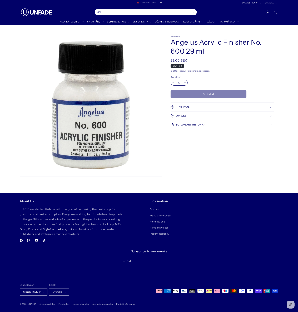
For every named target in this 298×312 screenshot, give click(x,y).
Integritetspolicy (159, 233)
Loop (110, 224)
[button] (71, 21)
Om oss (154, 209)
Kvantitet (176, 76)
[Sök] (194, 12)
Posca (31, 229)
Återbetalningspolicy (102, 304)
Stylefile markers (54, 229)
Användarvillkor (47, 304)
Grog (23, 229)
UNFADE (32, 304)
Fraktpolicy (64, 304)
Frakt (188, 70)
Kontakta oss (157, 221)
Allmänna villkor (159, 227)
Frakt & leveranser (160, 215)
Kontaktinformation (126, 304)
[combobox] (146, 12)
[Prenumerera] (176, 261)
